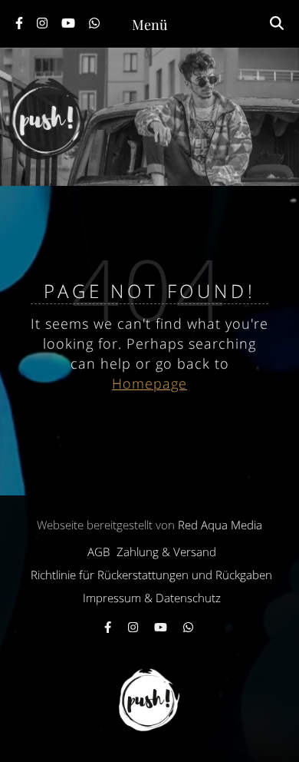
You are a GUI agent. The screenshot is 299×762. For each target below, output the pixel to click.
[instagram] (44, 23)
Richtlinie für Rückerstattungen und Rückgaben (151, 574)
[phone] (95, 23)
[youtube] (69, 23)
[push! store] (149, 117)
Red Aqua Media (220, 524)
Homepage (149, 383)
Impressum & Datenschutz (152, 597)
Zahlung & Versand (166, 551)
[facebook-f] (20, 23)
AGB (98, 551)
